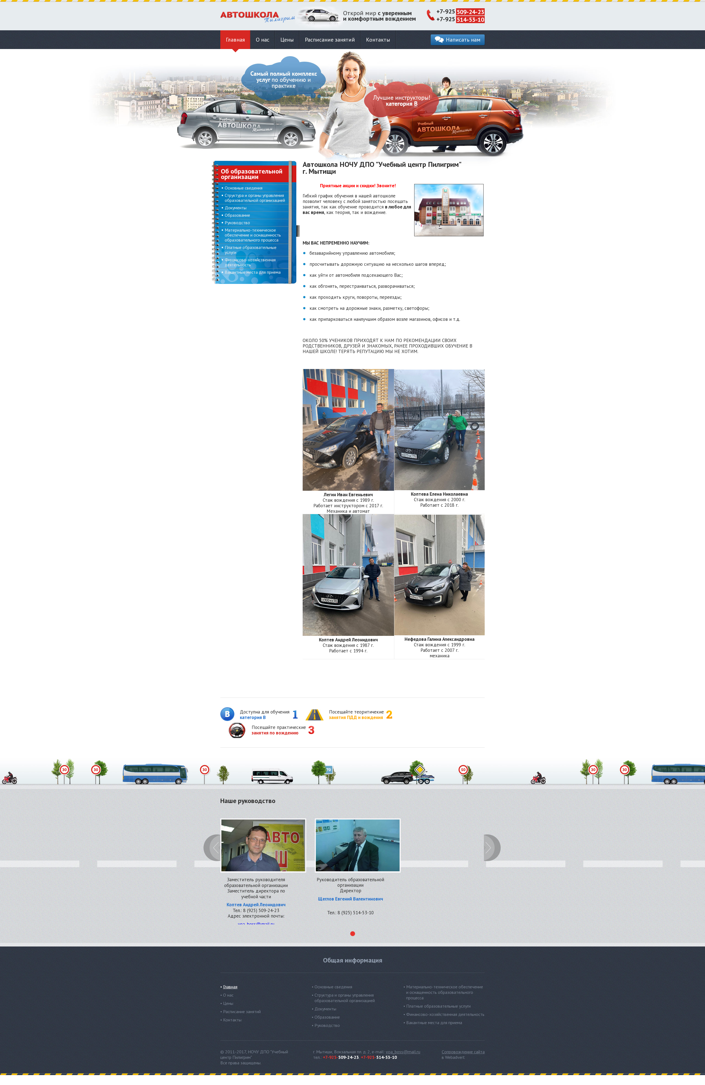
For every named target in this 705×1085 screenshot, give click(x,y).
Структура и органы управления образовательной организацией (255, 198)
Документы (235, 207)
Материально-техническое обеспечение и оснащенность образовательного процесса (253, 234)
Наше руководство (247, 801)
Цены (287, 39)
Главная (235, 39)
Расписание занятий (330, 39)
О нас (262, 39)
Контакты (378, 39)
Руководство (237, 222)
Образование (237, 215)
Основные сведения (243, 187)
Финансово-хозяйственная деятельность (250, 262)
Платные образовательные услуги (250, 250)
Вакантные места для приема (253, 272)
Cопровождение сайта (463, 1051)
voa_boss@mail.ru (403, 1051)
